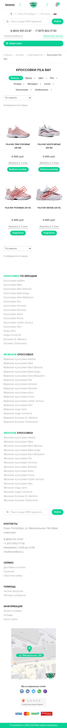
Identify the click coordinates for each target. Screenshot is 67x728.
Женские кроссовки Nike (18, 441)
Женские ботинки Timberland (21, 500)
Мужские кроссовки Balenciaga (22, 371)
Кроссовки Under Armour (18, 322)
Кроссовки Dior (13, 326)
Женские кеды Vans (15, 487)
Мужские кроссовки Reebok (20, 388)
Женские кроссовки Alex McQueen (24, 454)
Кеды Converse (12, 335)
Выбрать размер (18, 169)
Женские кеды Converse (18, 491)
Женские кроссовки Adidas (20, 437)
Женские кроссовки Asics (19, 471)
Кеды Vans (10, 330)
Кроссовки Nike (13, 284)
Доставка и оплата (15, 567)
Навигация (15, 43)
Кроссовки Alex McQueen (19, 297)
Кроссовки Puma (13, 318)
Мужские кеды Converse (18, 413)
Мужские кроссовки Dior (18, 405)
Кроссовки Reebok (15, 310)
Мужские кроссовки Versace (20, 384)
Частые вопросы (13, 591)
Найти (57, 21)
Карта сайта (11, 619)
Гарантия (9, 571)
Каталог (20, 55)
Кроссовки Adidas (14, 280)
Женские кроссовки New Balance (23, 445)
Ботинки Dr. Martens (15, 339)
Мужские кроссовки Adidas (20, 359)
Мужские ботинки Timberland (21, 421)
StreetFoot (33, 5)
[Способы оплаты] (33, 714)
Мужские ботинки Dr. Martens (21, 417)
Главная (8, 55)
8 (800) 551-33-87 (20, 31)
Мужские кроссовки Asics (19, 392)
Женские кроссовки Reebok (20, 466)
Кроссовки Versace (15, 305)
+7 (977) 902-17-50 (46, 31)
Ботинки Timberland (15, 343)
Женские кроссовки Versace (20, 462)
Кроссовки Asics (13, 314)
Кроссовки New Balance (18, 288)
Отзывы (8, 615)
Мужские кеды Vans (15, 409)
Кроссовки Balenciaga (16, 293)
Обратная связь (13, 575)
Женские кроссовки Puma (19, 475)
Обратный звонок (53, 35)
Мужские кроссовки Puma (19, 396)
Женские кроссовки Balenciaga (22, 450)
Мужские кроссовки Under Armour (24, 401)
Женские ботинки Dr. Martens (21, 496)
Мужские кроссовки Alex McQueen (24, 375)
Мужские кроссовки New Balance (23, 367)
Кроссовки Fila (35, 55)
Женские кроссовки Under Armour (24, 479)
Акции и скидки (13, 610)
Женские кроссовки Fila (18, 458)
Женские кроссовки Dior (18, 483)
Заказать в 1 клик (17, 162)
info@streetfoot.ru (13, 35)
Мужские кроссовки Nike (18, 363)
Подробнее (18, 233)
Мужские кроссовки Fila (18, 379)
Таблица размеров (15, 595)
